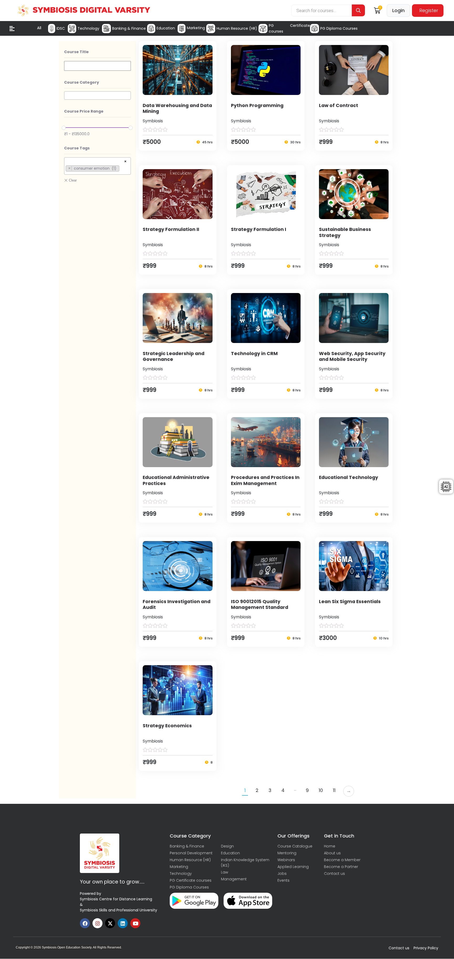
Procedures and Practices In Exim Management (265, 480)
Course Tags (77, 148)
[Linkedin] (123, 923)
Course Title (76, 51)
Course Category (81, 82)
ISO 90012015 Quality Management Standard (259, 604)
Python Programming (257, 105)
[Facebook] (85, 923)
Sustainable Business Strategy (345, 232)
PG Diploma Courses (339, 28)
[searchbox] (67, 95)
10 (321, 790)
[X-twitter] (110, 923)
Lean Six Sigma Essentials (350, 601)
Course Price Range (84, 111)
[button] (12, 28)
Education (166, 28)
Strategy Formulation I (258, 229)
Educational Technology (348, 477)
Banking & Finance (129, 28)
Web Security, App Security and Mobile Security (352, 356)
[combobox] (97, 95)
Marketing (196, 28)
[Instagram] (97, 923)
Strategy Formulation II (171, 229)
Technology (88, 28)
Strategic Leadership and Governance (173, 356)
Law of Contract (338, 105)
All (39, 28)
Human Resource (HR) (236, 28)
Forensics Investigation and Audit (176, 604)
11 (334, 790)
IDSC (60, 28)
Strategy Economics (167, 726)
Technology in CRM (254, 353)
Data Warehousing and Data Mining (177, 108)
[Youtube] (135, 923)
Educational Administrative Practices (176, 480)
